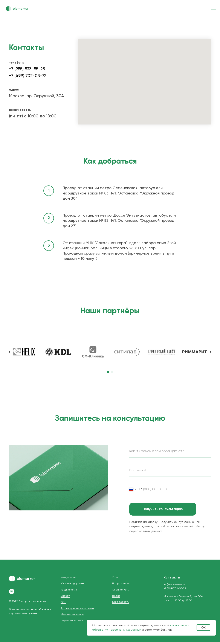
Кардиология (69, 590)
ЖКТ (63, 602)
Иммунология (69, 577)
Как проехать (120, 602)
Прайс (116, 596)
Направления (121, 583)
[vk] (11, 591)
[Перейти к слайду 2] (112, 372)
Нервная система (72, 620)
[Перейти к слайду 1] (108, 372)
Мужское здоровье (72, 614)
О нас (115, 577)
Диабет (65, 596)
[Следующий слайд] (210, 352)
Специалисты (120, 590)
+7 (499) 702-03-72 (27, 76)
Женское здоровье (72, 583)
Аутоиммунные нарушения (77, 608)
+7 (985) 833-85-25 (27, 69)
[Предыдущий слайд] (9, 352)
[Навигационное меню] (213, 8)
